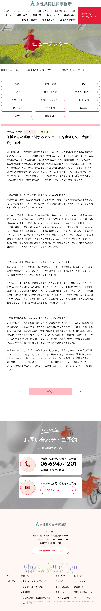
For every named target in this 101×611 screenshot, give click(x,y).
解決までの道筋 (29, 20)
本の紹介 (84, 108)
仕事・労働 (17, 100)
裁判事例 (50, 108)
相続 (17, 84)
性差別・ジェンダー (50, 100)
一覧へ (50, 391)
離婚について (53, 15)
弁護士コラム (42, 11)
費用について (48, 20)
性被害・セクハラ (83, 92)
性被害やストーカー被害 (33, 587)
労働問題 (26, 592)
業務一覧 (37, 15)
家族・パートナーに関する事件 (35, 581)
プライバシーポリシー (83, 598)
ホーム (9, 15)
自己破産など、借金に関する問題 (36, 598)
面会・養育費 (50, 92)
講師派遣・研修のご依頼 (65, 11)
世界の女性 (17, 108)
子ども (17, 92)
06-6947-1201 (58, 464)
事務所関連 (50, 116)
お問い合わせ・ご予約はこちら (89, 15)
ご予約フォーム (51, 490)
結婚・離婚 (50, 84)
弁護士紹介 (22, 15)
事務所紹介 (69, 15)
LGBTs (17, 116)
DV (83, 84)
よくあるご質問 (67, 20)
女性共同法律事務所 (36, 602)
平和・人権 (84, 100)
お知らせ (7, 11)
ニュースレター (24, 11)
